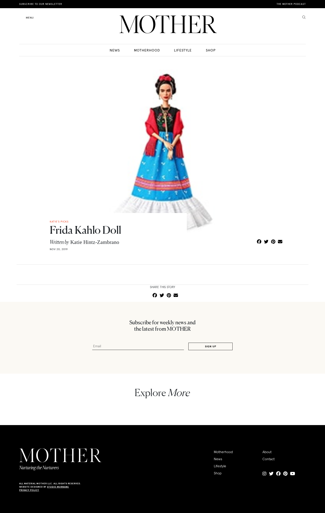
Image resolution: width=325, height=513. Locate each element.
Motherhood (147, 50)
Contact (268, 459)
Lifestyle (183, 50)
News (115, 50)
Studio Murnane (58, 486)
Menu (30, 17)
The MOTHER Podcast (291, 4)
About (266, 452)
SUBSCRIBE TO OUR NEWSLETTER (40, 4)
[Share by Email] (280, 242)
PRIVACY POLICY (29, 490)
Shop (211, 50)
